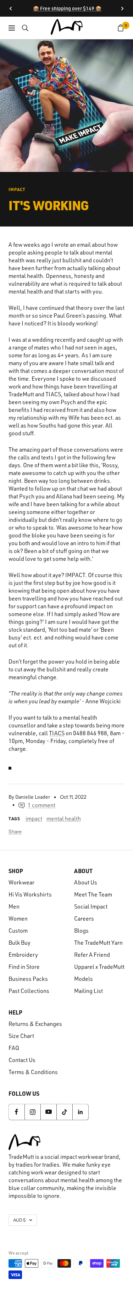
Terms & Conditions (33, 1072)
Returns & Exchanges (35, 1023)
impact (17, 189)
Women (18, 918)
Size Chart (21, 1035)
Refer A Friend (92, 954)
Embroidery (23, 954)
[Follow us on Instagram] (32, 1112)
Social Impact (90, 906)
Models (83, 978)
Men (14, 906)
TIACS (57, 733)
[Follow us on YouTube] (48, 1112)
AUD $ (19, 1220)
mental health (63, 818)
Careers (84, 918)
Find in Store (24, 966)
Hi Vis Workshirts (30, 894)
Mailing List (88, 990)
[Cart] (120, 28)
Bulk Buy (20, 942)
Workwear (21, 882)
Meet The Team (93, 894)
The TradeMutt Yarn (98, 942)
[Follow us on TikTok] (64, 1112)
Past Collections (29, 990)
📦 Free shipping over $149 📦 (67, 8)
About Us (85, 882)
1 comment (41, 805)
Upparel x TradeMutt (99, 966)
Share (15, 831)
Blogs (81, 930)
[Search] (25, 28)
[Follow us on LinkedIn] (80, 1112)
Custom (18, 930)
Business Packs (28, 978)
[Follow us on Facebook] (16, 1112)
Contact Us (22, 1059)
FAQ (14, 1047)
